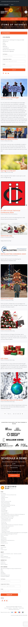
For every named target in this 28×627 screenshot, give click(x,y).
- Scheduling (3, 509)
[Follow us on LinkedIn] (8, 73)
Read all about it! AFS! (9, 139)
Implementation (4, 539)
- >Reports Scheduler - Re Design (7, 518)
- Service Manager (4, 510)
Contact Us (3, 561)
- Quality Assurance (4, 497)
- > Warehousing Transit (5, 527)
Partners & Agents (4, 564)
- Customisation (4, 507)
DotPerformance (16, 609)
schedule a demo (14, 475)
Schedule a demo (14, 18)
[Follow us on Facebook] (3, 73)
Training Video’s (4, 537)
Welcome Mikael (7, 299)
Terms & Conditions (8, 608)
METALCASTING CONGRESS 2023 (13, 254)
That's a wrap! (6, 329)
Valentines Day (6, 236)
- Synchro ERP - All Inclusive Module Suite (8, 494)
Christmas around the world (12, 400)
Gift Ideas (4, 358)
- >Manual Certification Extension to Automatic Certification (12, 524)
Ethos (2, 548)
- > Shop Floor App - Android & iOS (7, 526)
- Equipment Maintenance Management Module (10, 515)
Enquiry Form (3, 563)
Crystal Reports (3, 541)
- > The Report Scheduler (5, 531)
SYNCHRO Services (4, 543)
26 (13, 413)
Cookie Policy (21, 608)
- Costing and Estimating (5, 506)
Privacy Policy (15, 608)
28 (18, 413)
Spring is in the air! (8, 171)
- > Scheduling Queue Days (6, 519)
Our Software (3, 493)
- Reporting (3, 498)
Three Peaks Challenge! (10, 97)
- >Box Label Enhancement (6, 520)
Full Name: (5, 54)
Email (4, 64)
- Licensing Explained (5, 513)
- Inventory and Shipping (5, 503)
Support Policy (3, 547)
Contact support (4, 549)
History (2, 555)
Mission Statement (4, 556)
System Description (4, 535)
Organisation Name (7, 59)
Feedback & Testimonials (5, 557)
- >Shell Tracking (4, 523)
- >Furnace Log (3, 522)
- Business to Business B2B (6, 501)
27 (15, 413)
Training (2, 536)
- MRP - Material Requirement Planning (8, 505)
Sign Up (14, 69)
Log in (12, 4)
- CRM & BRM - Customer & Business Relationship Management (13, 514)
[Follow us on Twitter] (5, 73)
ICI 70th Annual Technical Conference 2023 (10, 211)
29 (20, 413)
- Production (3, 496)
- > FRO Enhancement (5, 528)
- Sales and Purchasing (5, 502)
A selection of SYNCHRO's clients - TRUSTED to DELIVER (11, 553)
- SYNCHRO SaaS (4, 511)
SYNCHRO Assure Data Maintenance (7, 540)
